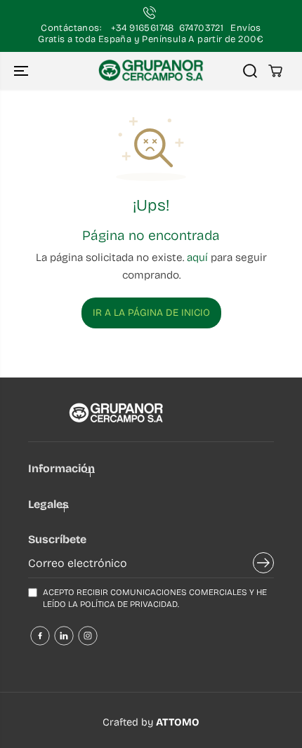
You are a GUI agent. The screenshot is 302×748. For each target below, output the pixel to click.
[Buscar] (250, 71)
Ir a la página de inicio (151, 313)
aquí (197, 257)
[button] (22, 71)
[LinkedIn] (64, 636)
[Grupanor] (151, 71)
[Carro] (275, 71)
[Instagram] (88, 636)
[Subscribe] (263, 565)
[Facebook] (40, 636)
